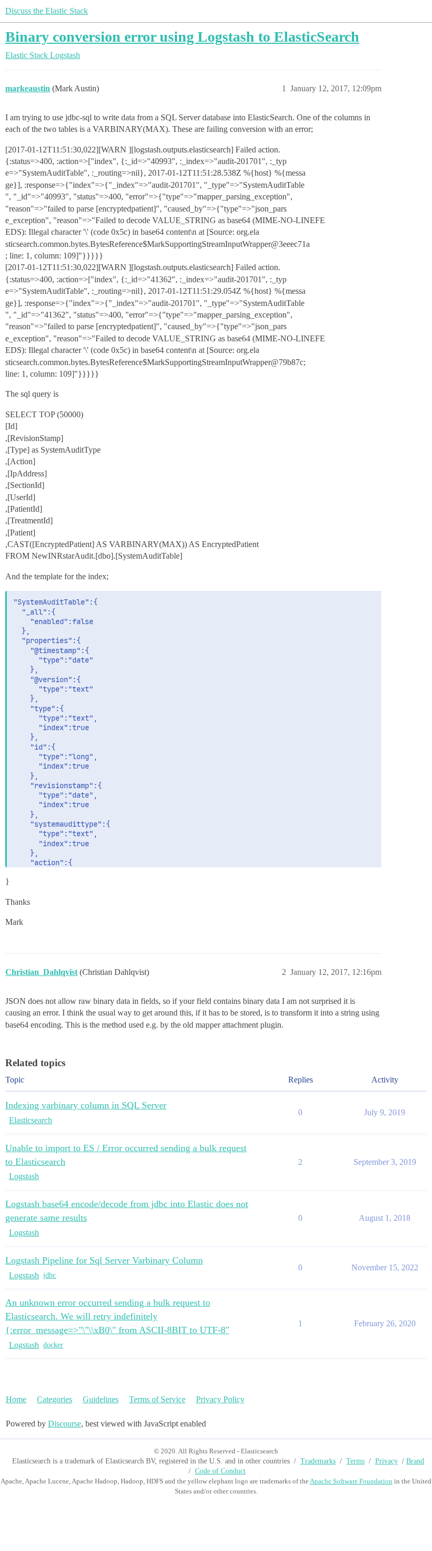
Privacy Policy (220, 1399)
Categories (54, 1399)
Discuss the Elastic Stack (46, 10)
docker (53, 1345)
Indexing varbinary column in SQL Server (85, 1105)
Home (16, 1399)
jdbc (49, 1275)
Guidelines (101, 1399)
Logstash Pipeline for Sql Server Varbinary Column (104, 1260)
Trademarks (318, 1461)
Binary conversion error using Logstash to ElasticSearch (182, 36)
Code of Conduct (220, 1471)
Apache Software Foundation (351, 1481)
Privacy (386, 1461)
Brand (415, 1461)
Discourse (64, 1423)
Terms (355, 1461)
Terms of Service (157, 1399)
